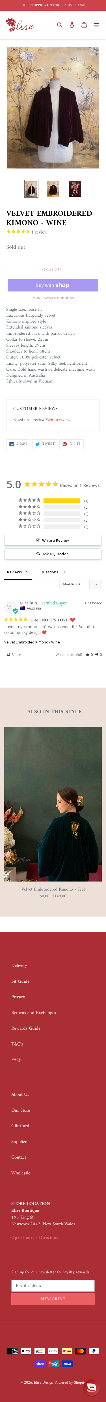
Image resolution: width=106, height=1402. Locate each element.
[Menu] (96, 24)
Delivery (19, 966)
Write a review (58, 420)
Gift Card (20, 1126)
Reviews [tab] (14, 571)
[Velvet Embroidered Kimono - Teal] (53, 880)
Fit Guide (20, 981)
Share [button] (16, 654)
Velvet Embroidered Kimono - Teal (53, 889)
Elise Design (43, 1382)
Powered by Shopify (70, 1382)
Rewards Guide (25, 1028)
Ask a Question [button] (55, 553)
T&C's (17, 1044)
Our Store (20, 1110)
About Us (20, 1094)
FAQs (16, 1060)
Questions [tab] (49, 571)
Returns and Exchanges (33, 1013)
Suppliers (19, 1142)
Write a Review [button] (55, 540)
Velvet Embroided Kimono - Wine (32, 642)
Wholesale (20, 1173)
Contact (18, 1157)
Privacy (18, 997)
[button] (89, 654)
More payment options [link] (53, 298)
